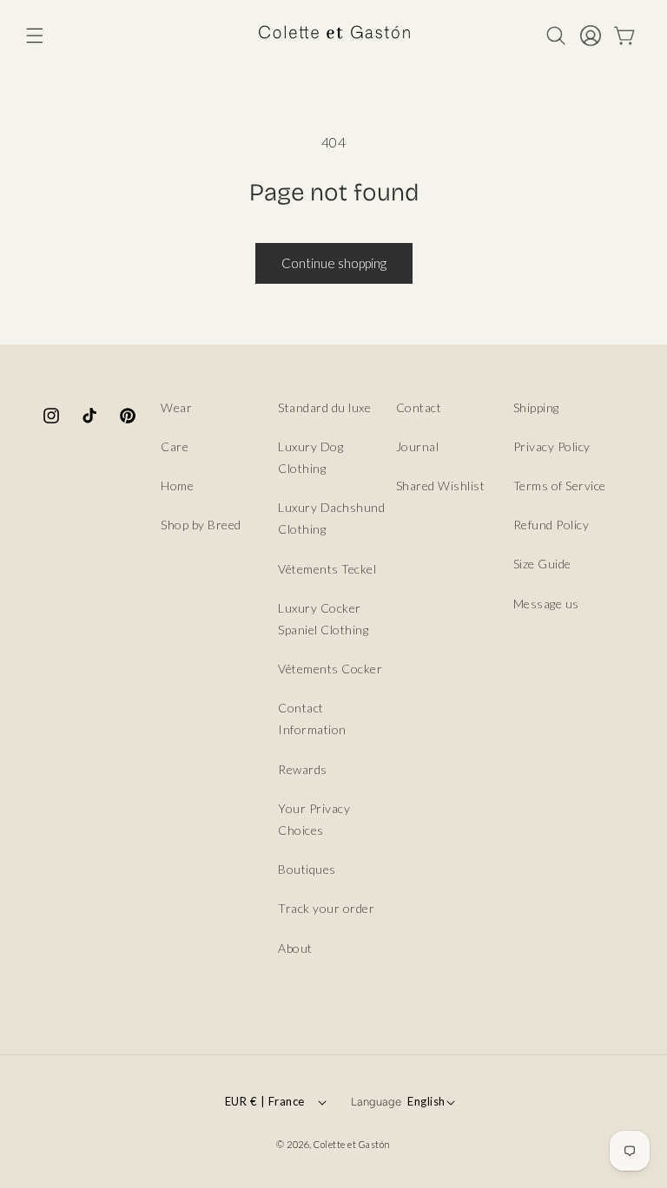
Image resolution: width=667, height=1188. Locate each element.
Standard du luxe (324, 407)
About (295, 948)
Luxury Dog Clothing (310, 457)
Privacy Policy (552, 446)
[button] (34, 35)
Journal (417, 446)
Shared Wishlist (440, 485)
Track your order (326, 908)
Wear (176, 407)
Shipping (536, 407)
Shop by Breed (201, 524)
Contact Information (312, 718)
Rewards (302, 769)
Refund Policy (551, 524)
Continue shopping (333, 263)
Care (174, 446)
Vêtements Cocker (330, 668)
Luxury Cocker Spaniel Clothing (323, 619)
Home (177, 485)
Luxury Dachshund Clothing (331, 518)
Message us (546, 603)
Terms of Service (559, 485)
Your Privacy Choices (314, 819)
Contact (419, 407)
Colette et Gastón (352, 1144)
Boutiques (307, 869)
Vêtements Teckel (327, 568)
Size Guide (542, 563)
